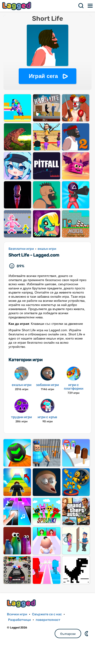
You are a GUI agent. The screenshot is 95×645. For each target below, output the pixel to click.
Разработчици (19, 620)
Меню (90, 6)
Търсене (81, 6)
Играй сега (43, 76)
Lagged (17, 6)
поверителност (48, 620)
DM (87, 633)
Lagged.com (22, 603)
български (68, 634)
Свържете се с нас (47, 614)
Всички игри (17, 614)
